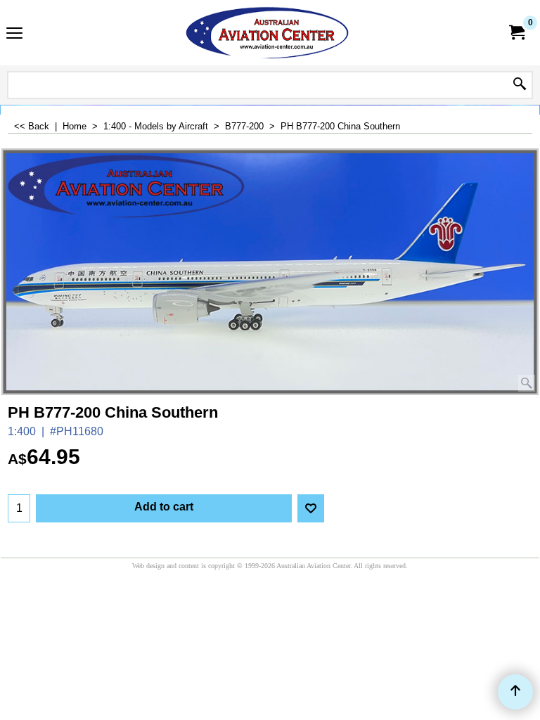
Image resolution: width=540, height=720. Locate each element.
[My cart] (516, 32)
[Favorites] (310, 508)
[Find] (519, 85)
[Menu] (14, 34)
